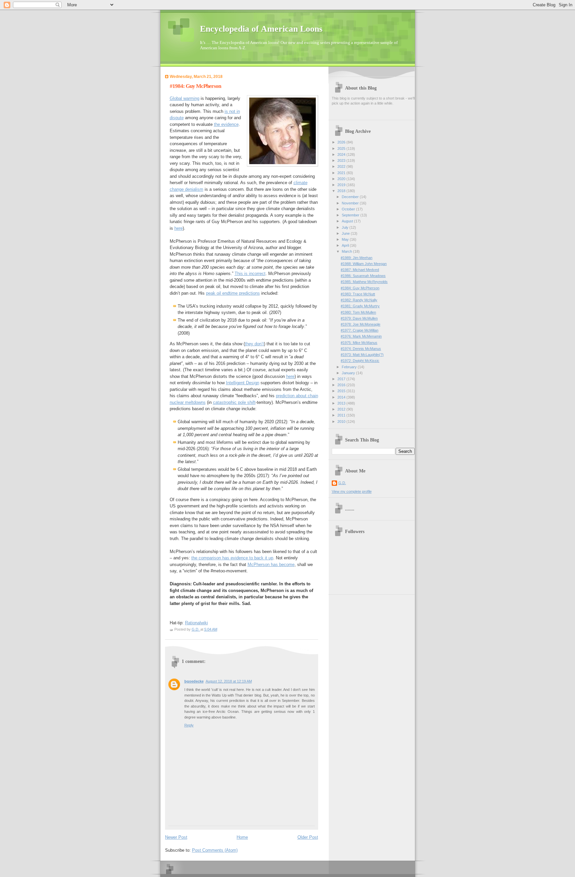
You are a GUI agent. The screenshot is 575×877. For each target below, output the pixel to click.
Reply (189, 725)
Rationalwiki (196, 622)
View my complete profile (352, 491)
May (346, 239)
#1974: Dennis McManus (361, 349)
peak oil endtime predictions (233, 293)
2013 (341, 403)
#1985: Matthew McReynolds (364, 282)
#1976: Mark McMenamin (361, 336)
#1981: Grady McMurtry (360, 306)
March (347, 251)
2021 (341, 173)
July (345, 227)
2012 (341, 409)
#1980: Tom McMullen (358, 312)
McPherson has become (271, 564)
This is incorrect (250, 273)
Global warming (184, 98)
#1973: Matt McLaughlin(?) (362, 355)
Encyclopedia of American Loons (261, 29)
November (351, 203)
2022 (341, 166)
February (350, 367)
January (349, 373)
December (351, 197)
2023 (341, 160)
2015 (341, 391)
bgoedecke (194, 681)
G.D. (342, 483)
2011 (341, 415)
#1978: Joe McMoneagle (360, 324)
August (348, 221)
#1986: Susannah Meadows (363, 276)
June (346, 233)
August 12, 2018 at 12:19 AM (229, 681)
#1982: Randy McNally (359, 300)
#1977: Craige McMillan (359, 330)
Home (242, 837)
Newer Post (176, 837)
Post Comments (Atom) (215, 850)
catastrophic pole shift (234, 402)
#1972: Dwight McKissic (360, 361)
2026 (341, 142)
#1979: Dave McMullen (359, 318)
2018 (341, 191)
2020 (341, 179)
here (178, 228)
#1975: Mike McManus (359, 343)
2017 (341, 379)
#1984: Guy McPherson (360, 288)
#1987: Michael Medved (360, 270)
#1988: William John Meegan (364, 264)
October (349, 209)
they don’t (254, 343)
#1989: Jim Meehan (356, 258)
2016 (341, 385)
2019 (341, 185)
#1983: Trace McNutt (358, 294)
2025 (341, 148)
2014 (341, 397)
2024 (341, 154)
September (351, 215)
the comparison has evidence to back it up (232, 557)
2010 (341, 422)
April (346, 245)
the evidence (226, 124)
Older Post (307, 837)
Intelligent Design (242, 382)
